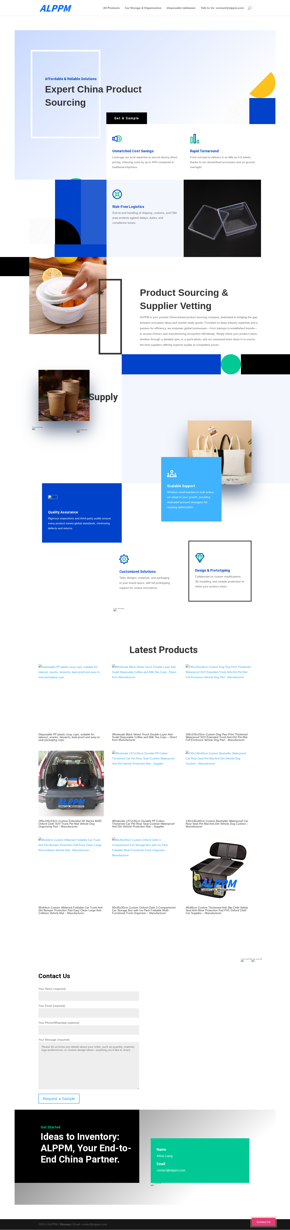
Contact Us (263, 1221)
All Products (111, 8)
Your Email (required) (51, 1005)
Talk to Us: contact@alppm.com (222, 8)
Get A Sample (126, 118)
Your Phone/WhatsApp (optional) (58, 1022)
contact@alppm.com (171, 1170)
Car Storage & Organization (143, 8)
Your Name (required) (52, 988)
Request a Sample (59, 1098)
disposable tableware (181, 8)
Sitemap (65, 1224)
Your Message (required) (54, 1039)
